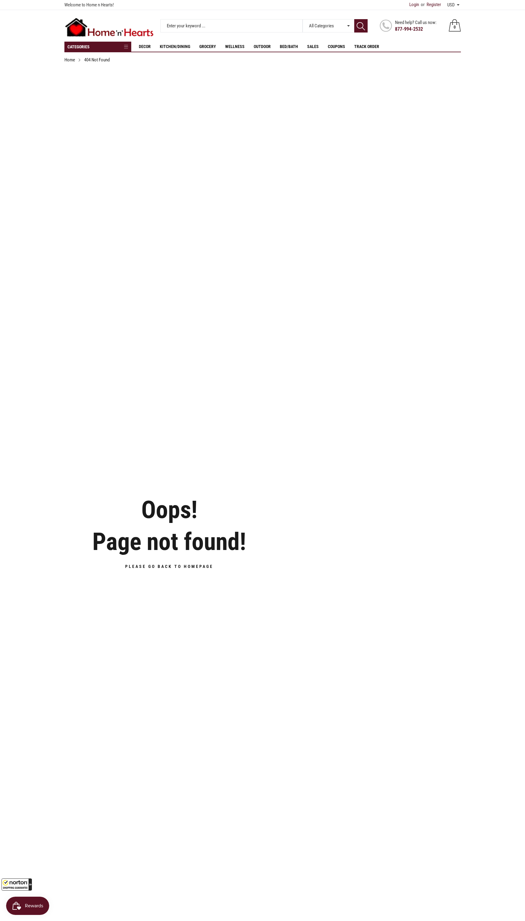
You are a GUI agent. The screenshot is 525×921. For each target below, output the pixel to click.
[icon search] (361, 26)
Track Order (366, 46)
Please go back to (169, 566)
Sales (313, 46)
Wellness (235, 46)
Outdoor (262, 46)
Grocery (207, 46)
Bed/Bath (289, 46)
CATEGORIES (78, 46)
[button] (17, 884)
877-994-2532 (409, 29)
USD (451, 5)
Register (431, 4)
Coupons (336, 46)
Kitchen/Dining (175, 46)
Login (414, 4)
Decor (145, 46)
